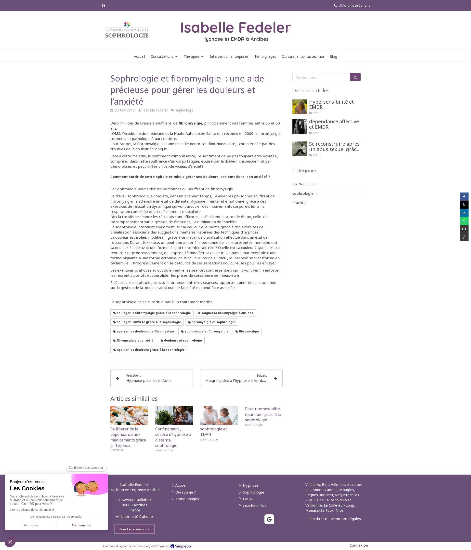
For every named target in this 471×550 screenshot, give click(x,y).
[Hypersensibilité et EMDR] (299, 106)
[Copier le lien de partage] (464, 237)
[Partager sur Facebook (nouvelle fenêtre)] (464, 196)
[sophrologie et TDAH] (219, 415)
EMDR (297, 202)
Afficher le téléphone (354, 5)
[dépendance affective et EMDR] (299, 126)
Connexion (359, 545)
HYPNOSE (301, 183)
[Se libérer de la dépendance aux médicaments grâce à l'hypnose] (129, 415)
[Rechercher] (355, 77)
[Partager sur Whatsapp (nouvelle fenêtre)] (464, 221)
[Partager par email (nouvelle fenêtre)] (464, 229)
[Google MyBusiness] (103, 6)
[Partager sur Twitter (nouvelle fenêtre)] (464, 205)
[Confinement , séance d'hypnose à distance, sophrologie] (174, 415)
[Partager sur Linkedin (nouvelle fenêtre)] (464, 213)
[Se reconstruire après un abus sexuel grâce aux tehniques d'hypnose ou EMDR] (299, 148)
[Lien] (127, 30)
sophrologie (303, 193)
